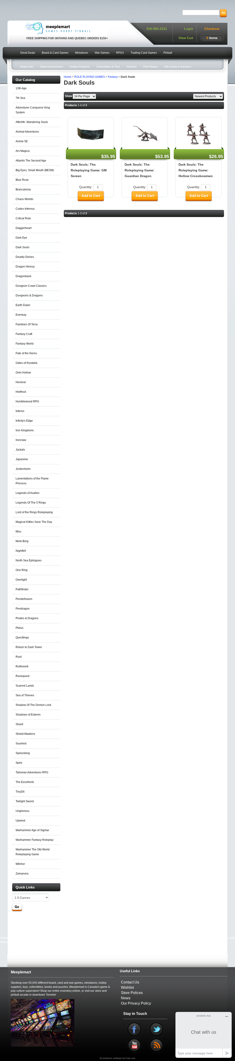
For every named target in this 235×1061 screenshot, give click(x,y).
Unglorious (22, 811)
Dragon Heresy (25, 266)
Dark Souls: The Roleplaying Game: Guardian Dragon (139, 170)
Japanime (22, 459)
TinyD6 (20, 791)
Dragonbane (23, 276)
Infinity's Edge (24, 420)
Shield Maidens (25, 733)
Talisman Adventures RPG (32, 772)
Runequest (22, 676)
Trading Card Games (144, 52)
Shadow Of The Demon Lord (33, 705)
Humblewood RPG (27, 401)
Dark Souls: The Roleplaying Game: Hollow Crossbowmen (196, 170)
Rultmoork (22, 666)
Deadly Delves (25, 257)
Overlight (21, 579)
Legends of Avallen (27, 493)
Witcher (20, 864)
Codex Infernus (25, 208)
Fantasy (113, 76)
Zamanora (22, 873)
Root (19, 656)
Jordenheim (23, 469)
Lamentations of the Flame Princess (32, 481)
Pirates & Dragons (27, 618)
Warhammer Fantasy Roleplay (34, 839)
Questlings (22, 637)
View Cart (186, 38)
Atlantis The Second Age (31, 160)
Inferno (20, 411)
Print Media (150, 66)
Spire (19, 762)
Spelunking (23, 753)
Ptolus (19, 627)
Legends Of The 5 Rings (31, 502)
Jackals (20, 449)
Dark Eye (21, 237)
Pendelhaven (24, 599)
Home (67, 76)
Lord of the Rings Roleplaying (34, 512)
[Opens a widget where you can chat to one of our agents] (203, 1034)
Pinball (167, 52)
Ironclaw (21, 440)
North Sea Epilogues (29, 560)
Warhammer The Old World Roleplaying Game (33, 852)
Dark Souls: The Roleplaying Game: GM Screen (89, 170)
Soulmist (21, 743)
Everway (21, 314)
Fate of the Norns (26, 353)
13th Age (21, 88)
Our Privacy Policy (136, 1003)
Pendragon (23, 608)
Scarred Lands (25, 685)
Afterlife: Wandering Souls (32, 122)
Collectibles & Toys (108, 66)
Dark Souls (22, 247)
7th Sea (20, 98)
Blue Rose (22, 179)
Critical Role (23, 218)
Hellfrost (21, 391)
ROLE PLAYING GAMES (89, 76)
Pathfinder (22, 589)
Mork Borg (22, 541)
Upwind (20, 820)
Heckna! (21, 382)
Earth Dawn (23, 305)
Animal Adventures (27, 131)
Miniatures (81, 52)
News (125, 998)
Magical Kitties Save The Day (34, 522)
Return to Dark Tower (29, 647)
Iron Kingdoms (25, 430)
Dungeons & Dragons (29, 295)
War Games (102, 52)
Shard (19, 724)
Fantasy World (25, 343)
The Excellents (25, 782)
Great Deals (27, 52)
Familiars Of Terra (27, 324)
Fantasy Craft (24, 334)
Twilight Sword (25, 801)
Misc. (19, 531)
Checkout (211, 29)
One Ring (22, 570)
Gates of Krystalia (26, 363)
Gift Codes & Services (177, 66)
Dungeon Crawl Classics (31, 285)
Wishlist (127, 987)
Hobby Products (80, 66)
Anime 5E (22, 141)
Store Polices (132, 993)
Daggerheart (23, 228)
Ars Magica (23, 151)
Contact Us (130, 982)
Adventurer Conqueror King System (33, 110)
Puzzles (132, 66)
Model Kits (26, 66)
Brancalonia (23, 189)
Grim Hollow (23, 372)
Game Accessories (51, 66)
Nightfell (21, 550)
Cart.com (130, 1058)
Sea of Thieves (25, 695)
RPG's (120, 52)
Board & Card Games (55, 52)
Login (188, 29)
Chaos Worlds (24, 199)
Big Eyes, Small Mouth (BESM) (35, 170)
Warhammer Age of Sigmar (32, 830)
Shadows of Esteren (28, 714)
